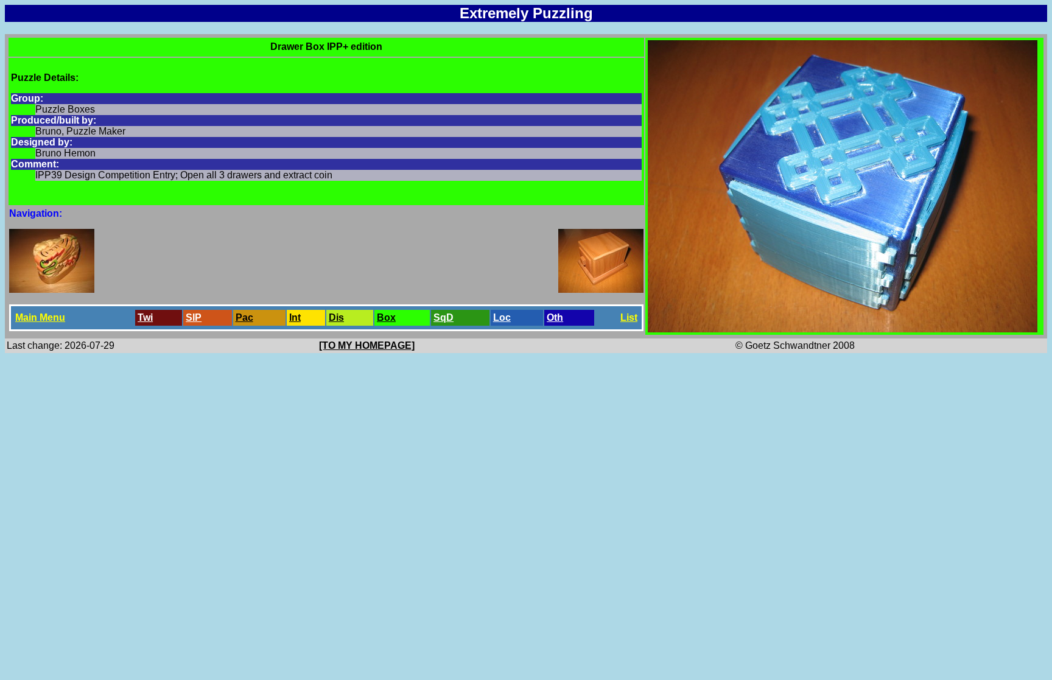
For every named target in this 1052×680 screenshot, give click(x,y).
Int (295, 317)
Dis (336, 317)
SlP (194, 317)
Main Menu (40, 317)
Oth (555, 317)
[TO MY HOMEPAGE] (367, 345)
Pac (244, 317)
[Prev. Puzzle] (51, 289)
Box (386, 317)
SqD (443, 317)
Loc (502, 317)
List (628, 317)
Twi (145, 317)
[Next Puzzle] (600, 289)
